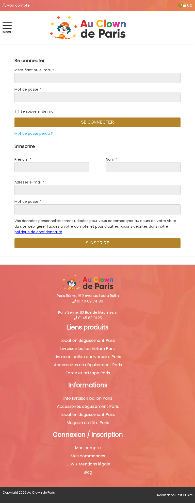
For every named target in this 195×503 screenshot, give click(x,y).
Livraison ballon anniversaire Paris (87, 357)
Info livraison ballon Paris (87, 398)
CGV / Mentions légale (88, 464)
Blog (88, 472)
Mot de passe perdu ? (33, 133)
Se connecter (97, 122)
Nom (111, 159)
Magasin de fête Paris (88, 423)
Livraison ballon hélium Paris (88, 348)
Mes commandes (88, 456)
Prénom (22, 159)
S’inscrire (97, 243)
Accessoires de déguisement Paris (88, 365)
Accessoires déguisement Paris (88, 406)
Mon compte (88, 448)
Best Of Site (183, 495)
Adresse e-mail (29, 182)
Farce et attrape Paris (88, 373)
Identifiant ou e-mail (34, 70)
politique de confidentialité (38, 231)
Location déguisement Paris (87, 340)
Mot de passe (27, 89)
